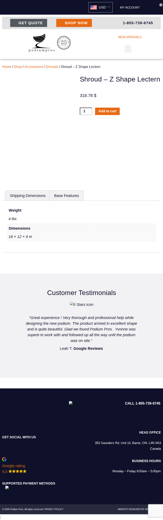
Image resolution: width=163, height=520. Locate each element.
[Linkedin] (8, 444)
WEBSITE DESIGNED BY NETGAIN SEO (139, 509)
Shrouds (51, 67)
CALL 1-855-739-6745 (142, 403)
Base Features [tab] (66, 196)
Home (6, 67)
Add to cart (107, 111)
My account (130, 7)
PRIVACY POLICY (53, 509)
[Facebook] (32, 444)
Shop (18, 67)
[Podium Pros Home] (50, 42)
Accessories (33, 67)
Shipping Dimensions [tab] (28, 196)
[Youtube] (43, 444)
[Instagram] (20, 444)
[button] (149, 7)
